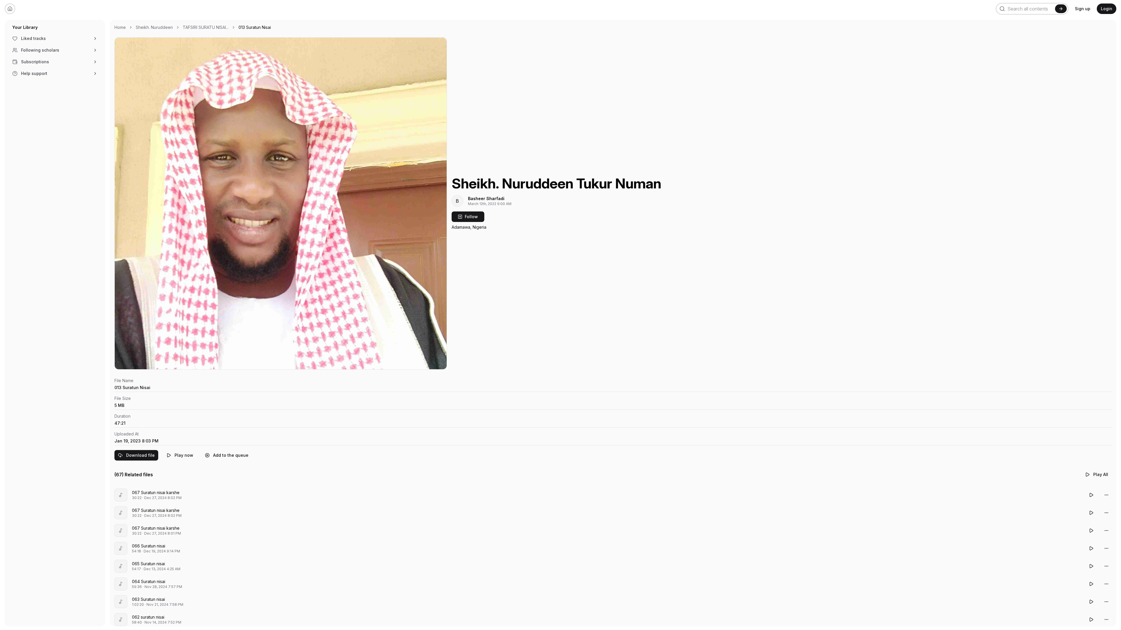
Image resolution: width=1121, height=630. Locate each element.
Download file (140, 455)
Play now (184, 455)
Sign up (1082, 8)
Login (1106, 8)
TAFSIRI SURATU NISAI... (206, 27)
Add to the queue (230, 455)
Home (120, 27)
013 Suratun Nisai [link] (255, 27)
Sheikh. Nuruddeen (154, 27)
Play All (1100, 474)
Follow (471, 216)
